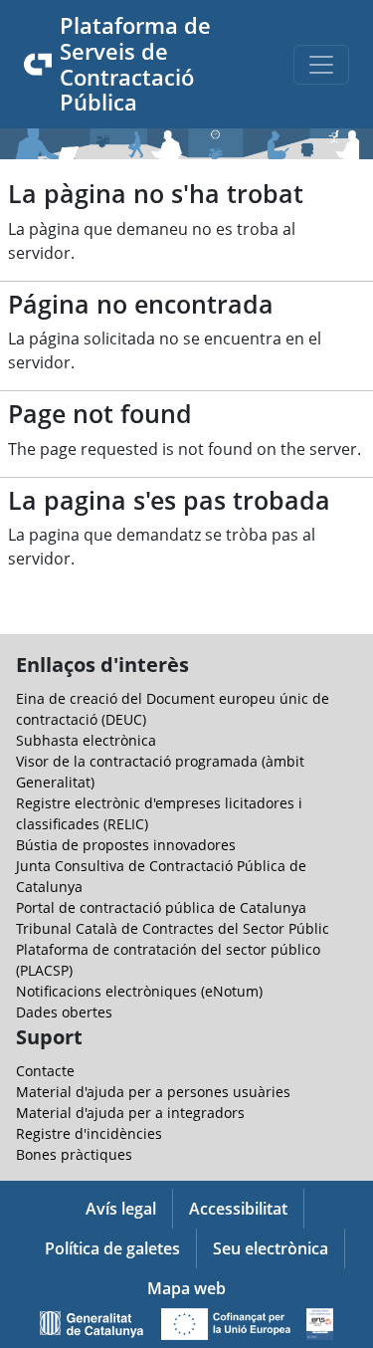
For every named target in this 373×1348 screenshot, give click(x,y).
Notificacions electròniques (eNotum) (139, 991)
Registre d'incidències (89, 1133)
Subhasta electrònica (86, 740)
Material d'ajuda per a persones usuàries (153, 1091)
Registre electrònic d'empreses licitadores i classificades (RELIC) (159, 813)
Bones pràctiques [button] (74, 1154)
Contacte (45, 1070)
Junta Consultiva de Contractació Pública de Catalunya (161, 876)
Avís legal (121, 1209)
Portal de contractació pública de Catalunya (161, 907)
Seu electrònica (270, 1248)
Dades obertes (64, 1012)
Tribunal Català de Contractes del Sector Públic (172, 928)
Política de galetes (112, 1248)
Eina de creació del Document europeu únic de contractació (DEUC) (172, 709)
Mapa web (186, 1288)
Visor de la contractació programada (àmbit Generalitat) (160, 771)
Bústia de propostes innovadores (126, 844)
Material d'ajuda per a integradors (130, 1112)
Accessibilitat (238, 1209)
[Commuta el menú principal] (321, 65)
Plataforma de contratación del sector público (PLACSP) (168, 960)
